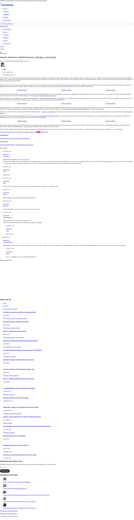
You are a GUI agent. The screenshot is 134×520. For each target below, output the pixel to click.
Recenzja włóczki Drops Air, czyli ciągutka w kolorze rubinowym (19, 508)
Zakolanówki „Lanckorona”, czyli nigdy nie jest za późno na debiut (20, 407)
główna (5, 8)
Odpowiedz (6, 154)
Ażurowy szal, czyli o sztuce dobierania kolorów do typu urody (20, 455)
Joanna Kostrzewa (7, 217)
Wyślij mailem (44, 132)
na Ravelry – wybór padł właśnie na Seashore (44, 95)
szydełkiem (6, 14)
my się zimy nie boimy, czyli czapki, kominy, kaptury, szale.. (19, 369)
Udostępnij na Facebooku (6, 132)
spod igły (5, 17)
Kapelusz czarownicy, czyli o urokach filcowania (16, 397)
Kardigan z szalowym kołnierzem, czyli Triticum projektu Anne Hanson (22, 416)
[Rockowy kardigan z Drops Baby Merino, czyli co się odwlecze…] (4, 499)
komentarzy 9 (3, 53)
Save (39, 132)
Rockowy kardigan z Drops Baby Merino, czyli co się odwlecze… (19, 501)
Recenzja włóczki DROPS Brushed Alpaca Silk (15, 488)
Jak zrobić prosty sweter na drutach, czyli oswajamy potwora (19, 312)
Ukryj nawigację (7, 29)
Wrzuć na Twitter (17, 132)
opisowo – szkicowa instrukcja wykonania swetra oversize (18, 378)
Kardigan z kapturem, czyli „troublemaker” (14, 436)
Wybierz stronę (4, 26)
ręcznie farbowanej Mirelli (48, 111)
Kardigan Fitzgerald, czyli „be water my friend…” (16, 445)
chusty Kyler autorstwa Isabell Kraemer (76, 109)
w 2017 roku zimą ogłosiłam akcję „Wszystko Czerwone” (45, 116)
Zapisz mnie (5, 471)
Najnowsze (6, 306)
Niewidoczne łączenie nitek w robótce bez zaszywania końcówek (20, 340)
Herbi (4, 69)
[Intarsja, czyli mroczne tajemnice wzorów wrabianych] (4, 480)
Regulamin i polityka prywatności (8, 513)
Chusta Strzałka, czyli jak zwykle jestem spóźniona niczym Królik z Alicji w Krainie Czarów (27, 426)
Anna (4, 183)
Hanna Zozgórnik (7, 242)
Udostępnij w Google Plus (29, 132)
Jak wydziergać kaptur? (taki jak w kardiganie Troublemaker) (19, 388)
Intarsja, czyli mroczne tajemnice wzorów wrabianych (17, 482)
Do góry (2, 46)
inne (1, 52)
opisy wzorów (7, 20)
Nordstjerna (6, 156)
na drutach (6, 11)
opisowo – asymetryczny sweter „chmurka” (14, 331)
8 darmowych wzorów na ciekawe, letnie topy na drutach (18, 359)
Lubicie (5, 303)
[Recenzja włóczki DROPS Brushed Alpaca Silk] (4, 486)
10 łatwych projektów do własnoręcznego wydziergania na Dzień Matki (22, 350)
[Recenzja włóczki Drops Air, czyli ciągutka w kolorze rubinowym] (4, 506)
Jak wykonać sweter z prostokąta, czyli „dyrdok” (16, 321)
